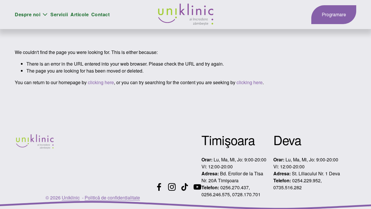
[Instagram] (172, 187)
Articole (79, 14)
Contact (100, 14)
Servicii (59, 14)
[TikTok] (185, 187)
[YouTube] (197, 187)
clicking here (101, 82)
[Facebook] (159, 187)
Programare (334, 14)
